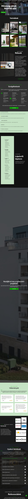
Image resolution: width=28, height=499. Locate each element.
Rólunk (10, 0)
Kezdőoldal (6, 0)
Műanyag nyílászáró (14, 0)
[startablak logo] (2, 1)
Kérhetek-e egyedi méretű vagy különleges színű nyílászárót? (11, 477)
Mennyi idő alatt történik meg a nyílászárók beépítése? (10, 458)
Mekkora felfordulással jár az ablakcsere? (8, 469)
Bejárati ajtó (19, 0)
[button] (14, 458)
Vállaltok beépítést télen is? (6, 472)
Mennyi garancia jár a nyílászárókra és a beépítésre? (9, 480)
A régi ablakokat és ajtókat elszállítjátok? (8, 466)
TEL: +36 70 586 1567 (25, 1)
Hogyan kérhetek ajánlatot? (6, 483)
